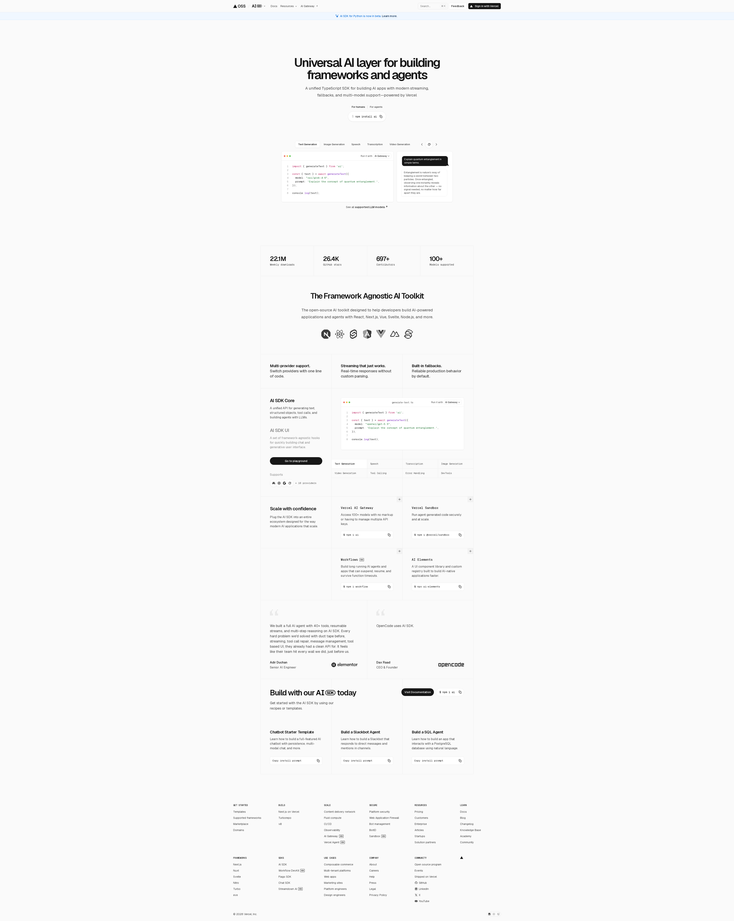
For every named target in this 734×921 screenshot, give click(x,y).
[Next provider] (436, 144)
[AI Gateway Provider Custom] (382, 156)
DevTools (446, 473)
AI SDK (282, 864)
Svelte (237, 876)
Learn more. (389, 16)
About (373, 864)
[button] (296, 761)
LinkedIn (424, 889)
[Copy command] (381, 116)
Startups (420, 836)
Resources (287, 6)
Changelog (466, 824)
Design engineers (334, 895)
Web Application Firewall (384, 818)
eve (235, 895)
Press (372, 883)
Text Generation (345, 463)
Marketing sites (333, 883)
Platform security (379, 811)
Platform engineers (335, 889)
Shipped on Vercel (426, 876)
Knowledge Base (470, 830)
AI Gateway (333, 836)
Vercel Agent (334, 842)
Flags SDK (284, 876)
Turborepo (284, 818)
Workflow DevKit (291, 870)
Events (419, 870)
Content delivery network (339, 811)
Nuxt (236, 870)
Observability (332, 830)
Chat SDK (284, 883)
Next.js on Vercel (288, 811)
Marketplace (240, 824)
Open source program (428, 864)
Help (372, 876)
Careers (374, 870)
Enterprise (421, 824)
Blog (463, 818)
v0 (280, 824)
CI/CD (328, 824)
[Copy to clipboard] (389, 535)
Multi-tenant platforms (337, 870)
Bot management (379, 824)
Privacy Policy (378, 895)
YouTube (424, 901)
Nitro (236, 883)
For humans (358, 107)
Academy (466, 836)
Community (467, 842)
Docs (463, 811)
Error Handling (415, 473)
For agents (376, 107)
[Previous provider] (422, 144)
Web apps (330, 876)
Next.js (237, 864)
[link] (296, 461)
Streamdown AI (290, 889)
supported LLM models (370, 207)
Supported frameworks (247, 818)
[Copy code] (387, 167)
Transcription (414, 463)
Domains (238, 830)
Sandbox (377, 836)
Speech (374, 463)
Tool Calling (378, 473)
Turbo (236, 889)
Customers (421, 818)
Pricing (419, 811)
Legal (372, 889)
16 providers (307, 483)
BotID (372, 830)
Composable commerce (338, 864)
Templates (239, 811)
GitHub (423, 883)
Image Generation (452, 463)
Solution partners (425, 842)
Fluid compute (332, 818)
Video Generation (345, 473)
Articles (419, 830)
